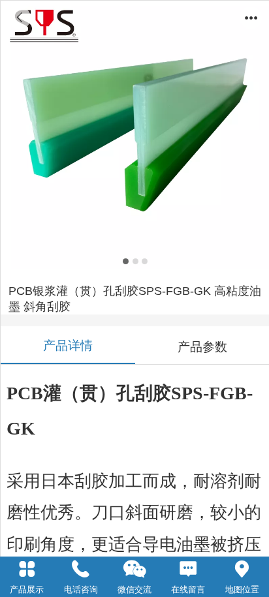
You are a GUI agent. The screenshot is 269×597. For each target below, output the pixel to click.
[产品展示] (27, 569)
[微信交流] (134, 569)
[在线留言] (188, 569)
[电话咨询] (80, 569)
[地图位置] (242, 569)
